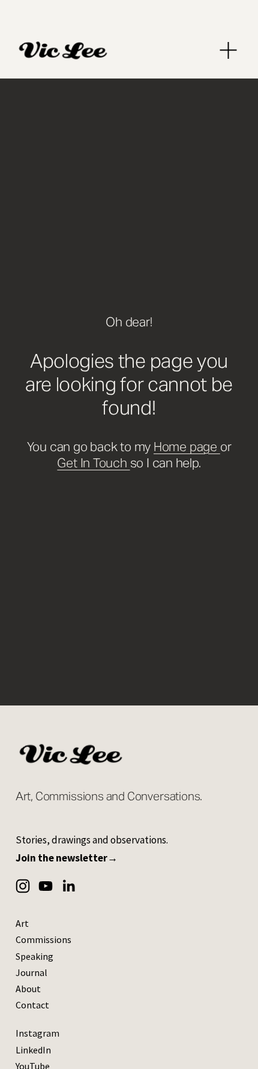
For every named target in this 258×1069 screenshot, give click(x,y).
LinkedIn (33, 1050)
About (28, 989)
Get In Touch (93, 463)
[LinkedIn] (68, 886)
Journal (31, 972)
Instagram (37, 1033)
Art (22, 923)
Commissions (43, 939)
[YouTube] (45, 886)
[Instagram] (23, 886)
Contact (32, 1005)
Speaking (34, 956)
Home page (187, 447)
